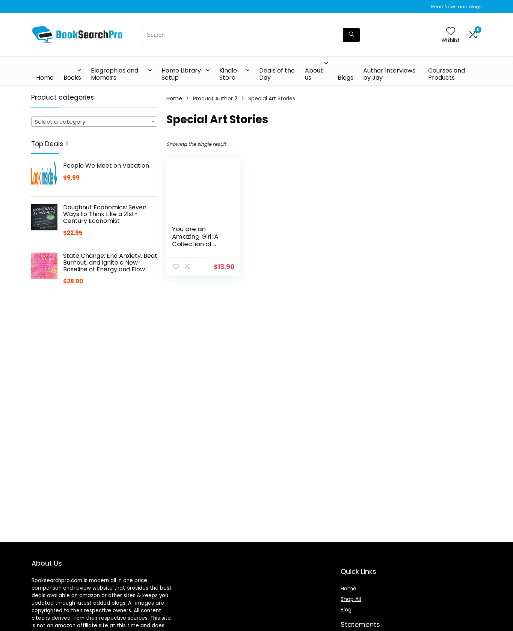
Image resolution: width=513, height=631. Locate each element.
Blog (346, 609)
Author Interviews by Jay (389, 74)
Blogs (345, 77)
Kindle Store (228, 74)
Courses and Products (446, 74)
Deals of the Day (277, 74)
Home (45, 77)
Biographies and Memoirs (114, 74)
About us (314, 74)
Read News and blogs (456, 6)
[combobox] (94, 121)
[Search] (351, 35)
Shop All (351, 599)
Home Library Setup (181, 74)
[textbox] (94, 122)
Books (72, 77)
